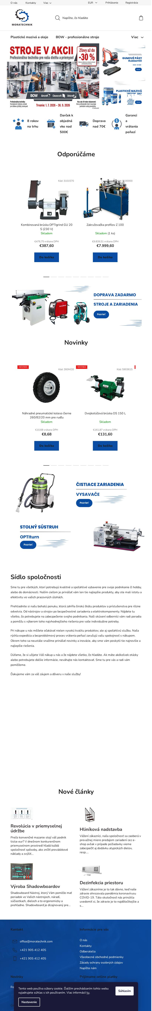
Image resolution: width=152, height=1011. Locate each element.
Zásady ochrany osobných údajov (101, 963)
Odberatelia (87, 951)
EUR (91, 2)
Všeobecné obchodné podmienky (101, 957)
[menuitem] (29, 37)
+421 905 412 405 (33, 950)
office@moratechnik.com (36, 941)
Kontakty (31, 3)
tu (88, 993)
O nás (14, 3)
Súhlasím (124, 991)
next (139, 226)
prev (13, 226)
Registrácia (131, 2)
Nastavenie (29, 1002)
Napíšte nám (88, 968)
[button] (18, 76)
